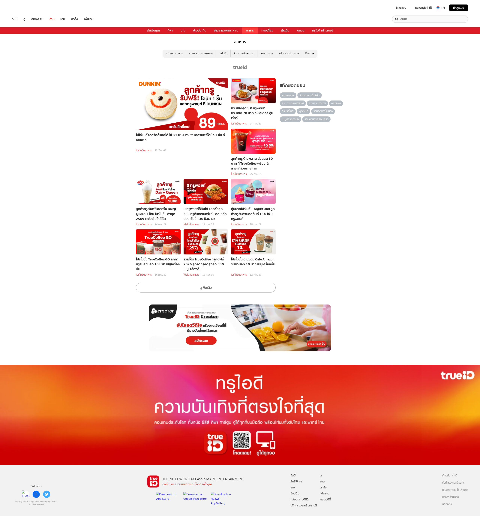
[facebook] (36, 494)
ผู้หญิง (285, 30)
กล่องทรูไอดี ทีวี (423, 8)
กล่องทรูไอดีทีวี (299, 499)
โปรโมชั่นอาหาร (144, 150)
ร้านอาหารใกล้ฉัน (310, 95)
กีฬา (170, 30)
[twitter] (46, 494)
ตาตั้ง (74, 19)
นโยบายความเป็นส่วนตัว (455, 490)
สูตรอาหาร (266, 53)
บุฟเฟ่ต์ (223, 53)
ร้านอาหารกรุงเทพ (293, 103)
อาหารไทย (288, 111)
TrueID (23, 7)
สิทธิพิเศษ (37, 19)
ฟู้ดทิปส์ (303, 111)
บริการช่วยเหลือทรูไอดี (303, 505)
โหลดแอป (401, 8)
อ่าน (52, 19)
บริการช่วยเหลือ (450, 497)
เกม (62, 19)
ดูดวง (300, 30)
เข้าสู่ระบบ (458, 8)
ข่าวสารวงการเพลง (226, 30)
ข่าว (183, 30)
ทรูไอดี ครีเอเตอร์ (322, 30)
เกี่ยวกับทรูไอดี (450, 476)
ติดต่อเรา (447, 504)
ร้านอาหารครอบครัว (316, 119)
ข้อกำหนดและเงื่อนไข (453, 483)
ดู (24, 19)
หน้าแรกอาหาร (174, 53)
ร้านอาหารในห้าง (323, 111)
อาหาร (250, 30)
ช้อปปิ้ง (294, 493)
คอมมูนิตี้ (325, 499)
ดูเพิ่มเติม (206, 287)
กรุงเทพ (336, 103)
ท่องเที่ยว (267, 30)
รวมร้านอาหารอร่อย (201, 53)
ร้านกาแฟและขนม (244, 53)
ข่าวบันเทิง (199, 30)
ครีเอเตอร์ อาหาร (289, 53)
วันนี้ (14, 19)
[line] (25, 494)
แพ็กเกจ (324, 493)
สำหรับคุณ (153, 30)
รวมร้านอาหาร (317, 103)
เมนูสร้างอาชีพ (290, 119)
